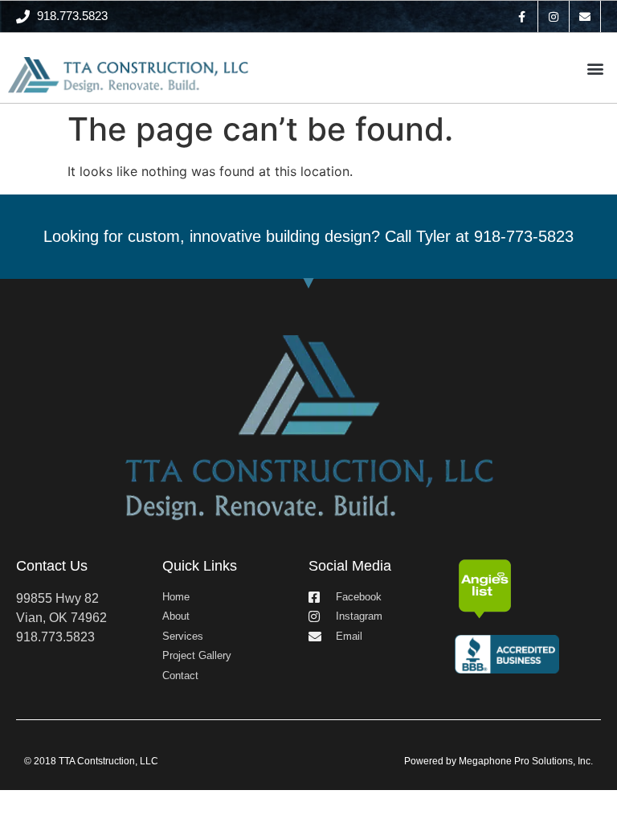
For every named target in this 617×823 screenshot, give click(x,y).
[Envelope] (585, 16)
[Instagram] (554, 16)
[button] (595, 68)
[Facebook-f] (521, 16)
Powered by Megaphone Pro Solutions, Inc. (498, 761)
